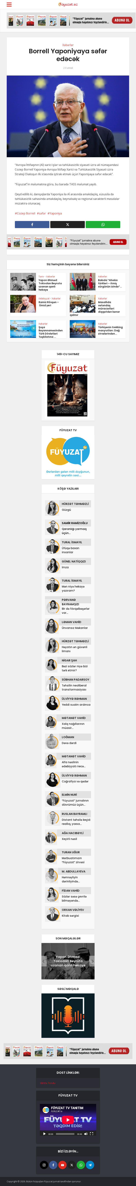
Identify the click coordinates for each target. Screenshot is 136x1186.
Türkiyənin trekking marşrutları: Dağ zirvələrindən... (110, 330)
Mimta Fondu (47, 1083)
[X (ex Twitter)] (71, 1165)
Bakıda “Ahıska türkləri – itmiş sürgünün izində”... (110, 283)
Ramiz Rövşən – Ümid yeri (49, 303)
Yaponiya (56, 213)
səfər (42, 213)
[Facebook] (53, 1165)
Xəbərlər (68, 45)
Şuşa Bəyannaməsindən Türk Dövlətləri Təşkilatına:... (51, 332)
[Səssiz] (86, 1133)
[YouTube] (62, 1165)
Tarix (41, 276)
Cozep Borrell (26, 213)
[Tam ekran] (91, 1133)
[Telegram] (90, 1165)
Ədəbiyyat (44, 298)
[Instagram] (44, 1165)
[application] (68, 1120)
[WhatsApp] (81, 1165)
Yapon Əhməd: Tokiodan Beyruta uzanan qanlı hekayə (50, 285)
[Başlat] (44, 1133)
